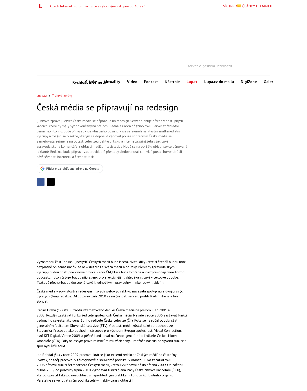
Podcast (151, 81)
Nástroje (172, 81)
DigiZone (249, 81)
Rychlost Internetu (77, 82)
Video (132, 81)
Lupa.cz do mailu (219, 81)
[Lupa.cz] (42, 6)
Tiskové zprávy (62, 96)
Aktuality (112, 81)
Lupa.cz (42, 96)
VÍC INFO (230, 6)
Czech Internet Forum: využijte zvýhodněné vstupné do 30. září (98, 6)
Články (91, 81)
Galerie (270, 81)
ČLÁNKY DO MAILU (256, 6)
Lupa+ (192, 81)
